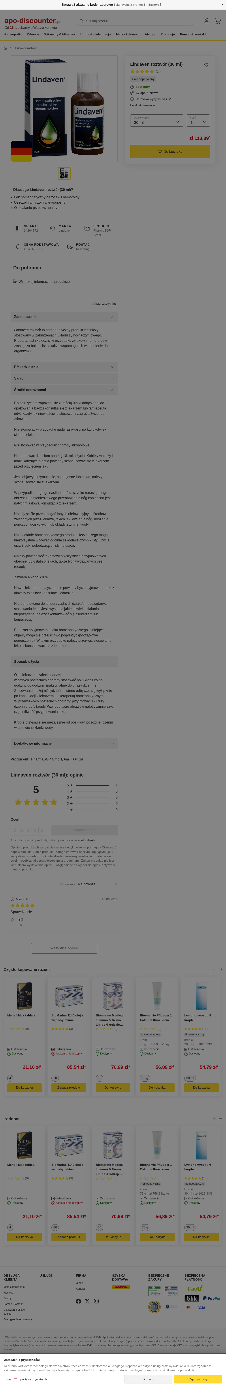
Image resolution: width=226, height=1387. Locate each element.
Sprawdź (154, 4)
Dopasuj (148, 1379)
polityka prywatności (34, 1379)
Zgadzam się (198, 1379)
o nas (7, 1379)
